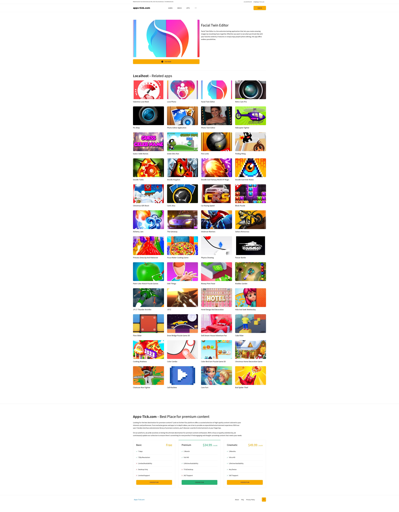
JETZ (169, 309)
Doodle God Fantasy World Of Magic (215, 179)
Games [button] (170, 8)
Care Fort (204, 387)
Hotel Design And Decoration (212, 309)
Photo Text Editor (208, 127)
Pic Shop (136, 127)
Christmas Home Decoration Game (248, 361)
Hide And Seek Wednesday (245, 309)
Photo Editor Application (176, 127)
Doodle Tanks (138, 179)
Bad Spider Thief (241, 387)
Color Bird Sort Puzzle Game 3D (213, 361)
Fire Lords (205, 153)
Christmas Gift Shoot (141, 205)
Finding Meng (240, 153)
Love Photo (171, 101)
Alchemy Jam (138, 231)
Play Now (168, 62)
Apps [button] (188, 8)
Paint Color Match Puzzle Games (145, 283)
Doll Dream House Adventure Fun (214, 335)
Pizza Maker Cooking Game (177, 257)
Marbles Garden (241, 283)
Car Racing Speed (208, 205)
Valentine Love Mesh (141, 101)
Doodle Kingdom (173, 179)
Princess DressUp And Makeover (145, 257)
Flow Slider (137, 335)
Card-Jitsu (171, 205)
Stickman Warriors (208, 231)
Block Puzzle (240, 205)
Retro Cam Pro (241, 101)
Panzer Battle (240, 257)
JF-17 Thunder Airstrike (142, 309)
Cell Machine (172, 387)
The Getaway (172, 231)
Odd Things (171, 283)
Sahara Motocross (242, 231)
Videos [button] (179, 8)
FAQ (242, 500)
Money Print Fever (208, 283)
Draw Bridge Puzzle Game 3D (178, 335)
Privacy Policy (250, 500)
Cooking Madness (140, 361)
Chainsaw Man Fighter (141, 387)
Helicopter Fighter (242, 127)
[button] (195, 8)
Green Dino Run (173, 153)
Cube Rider (239, 335)
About (237, 500)
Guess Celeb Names (140, 153)
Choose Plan (154, 482)
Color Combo (172, 361)
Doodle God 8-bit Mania (244, 179)
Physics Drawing (207, 257)
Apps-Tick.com (141, 8)
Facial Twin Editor (208, 101)
